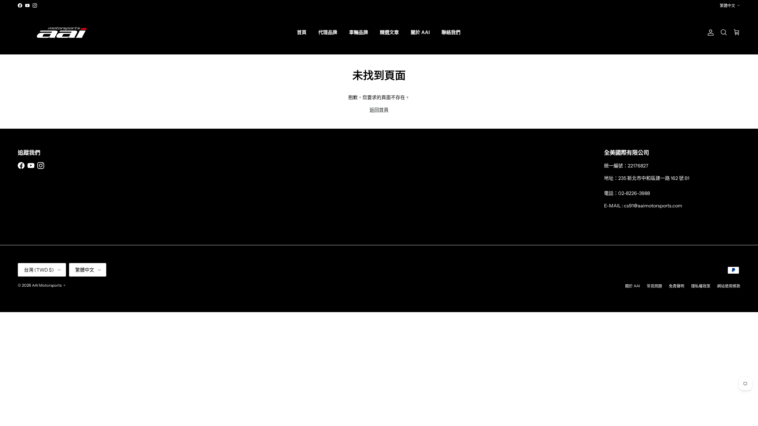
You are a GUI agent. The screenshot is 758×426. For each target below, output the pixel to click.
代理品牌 (327, 32)
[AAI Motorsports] (62, 32)
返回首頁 (379, 110)
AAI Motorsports (47, 285)
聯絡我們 (450, 32)
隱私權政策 (700, 285)
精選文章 (389, 32)
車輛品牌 (358, 32)
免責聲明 (676, 285)
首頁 (301, 32)
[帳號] (709, 32)
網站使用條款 (728, 285)
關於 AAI (420, 32)
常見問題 (654, 285)
